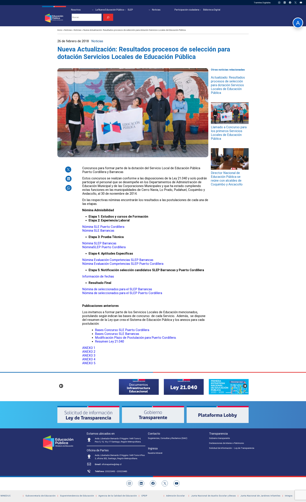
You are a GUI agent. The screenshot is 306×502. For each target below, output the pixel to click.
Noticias (68, 30)
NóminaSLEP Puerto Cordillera (104, 247)
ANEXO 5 (88, 363)
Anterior (61, 386)
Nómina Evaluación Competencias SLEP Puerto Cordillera (122, 264)
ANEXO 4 (88, 359)
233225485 (122, 471)
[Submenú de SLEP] (149, 9)
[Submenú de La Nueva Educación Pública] (125, 9)
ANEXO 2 (88, 352)
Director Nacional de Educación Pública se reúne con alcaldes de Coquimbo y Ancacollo (227, 178)
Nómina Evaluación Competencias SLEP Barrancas (117, 260)
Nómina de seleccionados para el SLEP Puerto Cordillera (122, 293)
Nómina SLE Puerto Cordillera (103, 227)
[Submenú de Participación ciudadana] (200, 9)
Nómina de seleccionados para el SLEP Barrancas (117, 289)
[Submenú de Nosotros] (92, 9)
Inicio (59, 30)
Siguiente (244, 386)
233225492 (110, 471)
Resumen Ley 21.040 (109, 341)
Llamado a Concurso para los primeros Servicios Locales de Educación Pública (229, 132)
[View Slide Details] (139, 387)
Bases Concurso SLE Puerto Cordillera (122, 330)
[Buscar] (108, 17)
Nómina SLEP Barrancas (99, 243)
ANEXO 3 (88, 355)
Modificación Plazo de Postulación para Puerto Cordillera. (135, 337)
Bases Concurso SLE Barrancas (117, 334)
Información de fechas (98, 276)
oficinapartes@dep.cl (111, 464)
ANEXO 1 (88, 348)
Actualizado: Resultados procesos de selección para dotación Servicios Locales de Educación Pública (228, 85)
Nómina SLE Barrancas (98, 230)
